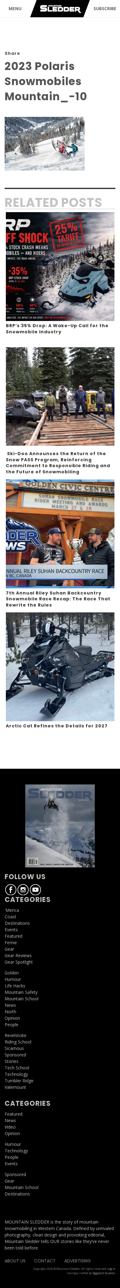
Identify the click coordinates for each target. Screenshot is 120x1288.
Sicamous (14, 1048)
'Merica (12, 910)
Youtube (35, 889)
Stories (11, 1061)
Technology (16, 1074)
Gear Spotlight (19, 962)
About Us (15, 1261)
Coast (10, 917)
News (10, 1005)
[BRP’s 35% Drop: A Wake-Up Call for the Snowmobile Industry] (60, 266)
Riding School (18, 1042)
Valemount (15, 1087)
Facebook (10, 889)
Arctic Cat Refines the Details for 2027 (57, 726)
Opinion (12, 1018)
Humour (13, 979)
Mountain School (21, 999)
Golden (12, 973)
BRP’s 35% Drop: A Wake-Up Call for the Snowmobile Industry (57, 329)
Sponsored (15, 1055)
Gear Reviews (18, 955)
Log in (111, 1269)
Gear (9, 949)
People (11, 1024)
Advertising (77, 1261)
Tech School (17, 1068)
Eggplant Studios (104, 1273)
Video (10, 1127)
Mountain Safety (21, 992)
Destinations (17, 923)
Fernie (11, 942)
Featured (13, 936)
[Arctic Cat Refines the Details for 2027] (60, 666)
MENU (15, 8)
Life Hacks (15, 986)
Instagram (23, 889)
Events (11, 929)
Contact (45, 1261)
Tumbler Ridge (19, 1081)
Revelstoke (15, 1035)
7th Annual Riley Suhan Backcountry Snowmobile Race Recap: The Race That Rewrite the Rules (58, 599)
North (10, 1011)
